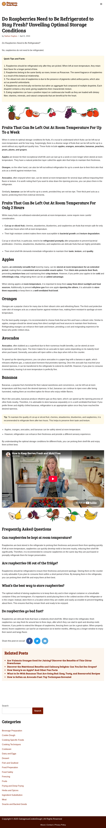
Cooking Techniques (11, 744)
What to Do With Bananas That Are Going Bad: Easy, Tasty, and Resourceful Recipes (53, 673)
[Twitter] (37, 641)
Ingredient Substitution (12, 795)
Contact (50, 825)
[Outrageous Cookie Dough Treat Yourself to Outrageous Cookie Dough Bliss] (9, 4)
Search (5, 706)
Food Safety (7, 772)
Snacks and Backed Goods (14, 804)
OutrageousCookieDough (30, 819)
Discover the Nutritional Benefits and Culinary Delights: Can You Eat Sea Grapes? (52, 666)
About (42, 825)
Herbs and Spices (10, 790)
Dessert (5, 758)
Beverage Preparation (12, 731)
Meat (4, 799)
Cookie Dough (8, 735)
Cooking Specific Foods (13, 740)
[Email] (45, 641)
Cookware (6, 749)
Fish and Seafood (10, 763)
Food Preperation (10, 767)
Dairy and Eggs (9, 754)
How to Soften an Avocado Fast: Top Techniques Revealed (39, 677)
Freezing (6, 776)
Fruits (4, 781)
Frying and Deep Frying (13, 786)
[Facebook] (29, 641)
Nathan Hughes (10, 36)
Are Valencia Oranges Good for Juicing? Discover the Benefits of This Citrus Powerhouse (49, 662)
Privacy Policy (60, 825)
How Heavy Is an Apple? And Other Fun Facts (32, 670)
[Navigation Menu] (101, 4)
